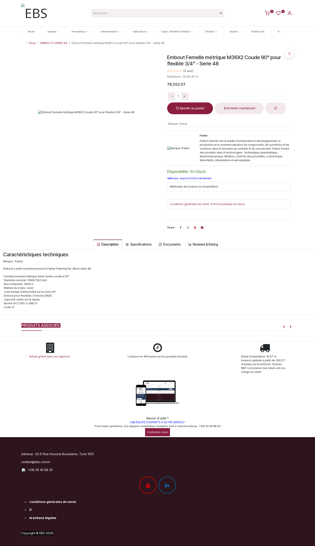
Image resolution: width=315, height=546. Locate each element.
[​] (187, 227)
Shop (32, 43)
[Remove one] (171, 96)
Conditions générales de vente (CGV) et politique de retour (207, 204)
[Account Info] (290, 14)
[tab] (107, 244)
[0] (269, 14)
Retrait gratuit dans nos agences (50, 356)
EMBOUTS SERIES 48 (53, 43)
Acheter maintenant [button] (240, 108)
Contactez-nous (157, 432)
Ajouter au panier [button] (191, 108)
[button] (276, 108)
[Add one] (185, 96)
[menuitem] (31, 31)
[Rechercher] (221, 13)
